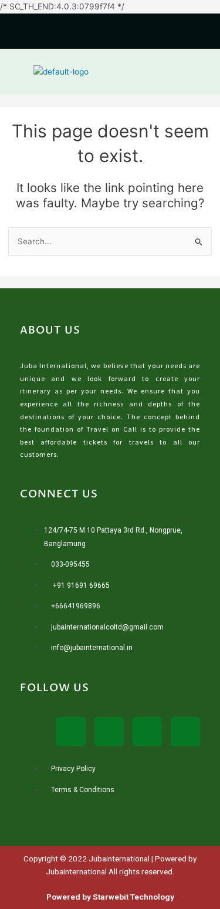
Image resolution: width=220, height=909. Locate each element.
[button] (203, 71)
